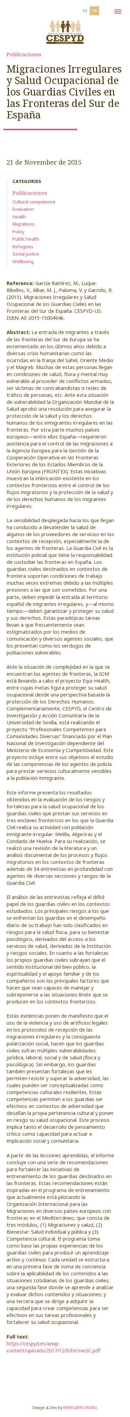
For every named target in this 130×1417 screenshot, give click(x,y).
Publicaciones (24, 54)
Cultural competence (33, 202)
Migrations (23, 224)
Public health (25, 239)
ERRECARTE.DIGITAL (80, 1407)
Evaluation (23, 209)
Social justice (25, 254)
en (94, 10)
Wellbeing (23, 261)
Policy (18, 231)
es (85, 10)
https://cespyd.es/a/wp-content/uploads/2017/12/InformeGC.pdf (53, 1347)
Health (19, 217)
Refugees (22, 246)
